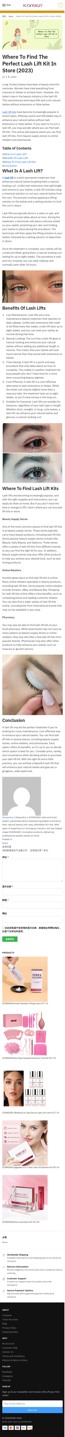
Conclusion (10, 165)
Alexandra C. (8, 817)
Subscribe (32, 1410)
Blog (4, 1323)
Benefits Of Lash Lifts (16, 158)
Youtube (6, 1380)
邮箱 (5, 900)
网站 (4, 913)
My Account (8, 1343)
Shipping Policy (10, 1331)
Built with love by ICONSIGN (17, 1421)
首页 (4, 16)
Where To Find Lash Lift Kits (20, 162)
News (11, 16)
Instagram (7, 1376)
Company (7, 1315)
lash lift (9, 177)
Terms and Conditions (13, 1356)
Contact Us (7, 1351)
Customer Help (10, 1347)
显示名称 (7, 886)
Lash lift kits (9, 112)
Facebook (7, 1371)
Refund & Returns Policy (14, 1360)
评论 (5, 857)
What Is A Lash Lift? (15, 154)
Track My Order (10, 1319)
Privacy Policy (9, 1327)
